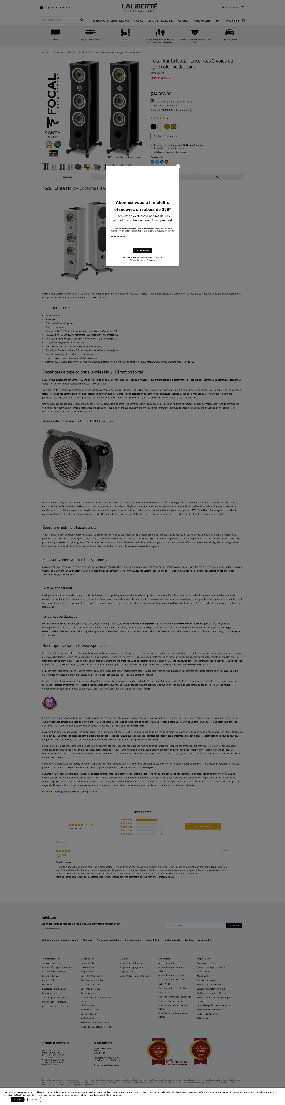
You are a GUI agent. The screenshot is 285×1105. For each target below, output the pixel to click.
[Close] (178, 166)
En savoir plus (116, 1095)
